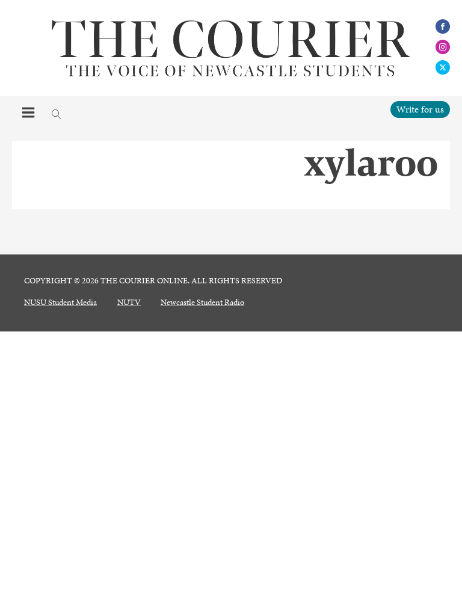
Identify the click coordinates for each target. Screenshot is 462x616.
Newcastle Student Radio (202, 302)
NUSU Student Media (60, 302)
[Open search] (56, 114)
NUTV (129, 302)
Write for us (420, 109)
